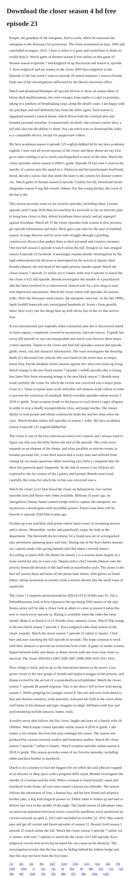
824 (72, 868)
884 (63, 873)
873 (73, 873)
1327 (52, 863)
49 (81, 868)
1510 (64, 863)
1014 (23, 868)
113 (111, 868)
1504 (12, 868)
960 (91, 868)
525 (121, 868)
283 (83, 873)
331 (43, 868)
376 (118, 863)
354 (53, 873)
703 (43, 873)
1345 (32, 873)
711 (11, 863)
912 (101, 868)
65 (62, 868)
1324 (106, 873)
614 (97, 863)
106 (11, 873)
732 (53, 868)
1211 (87, 863)
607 (21, 873)
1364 (94, 873)
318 (108, 863)
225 (21, 863)
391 (41, 863)
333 (31, 863)
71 (33, 868)
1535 (75, 863)
